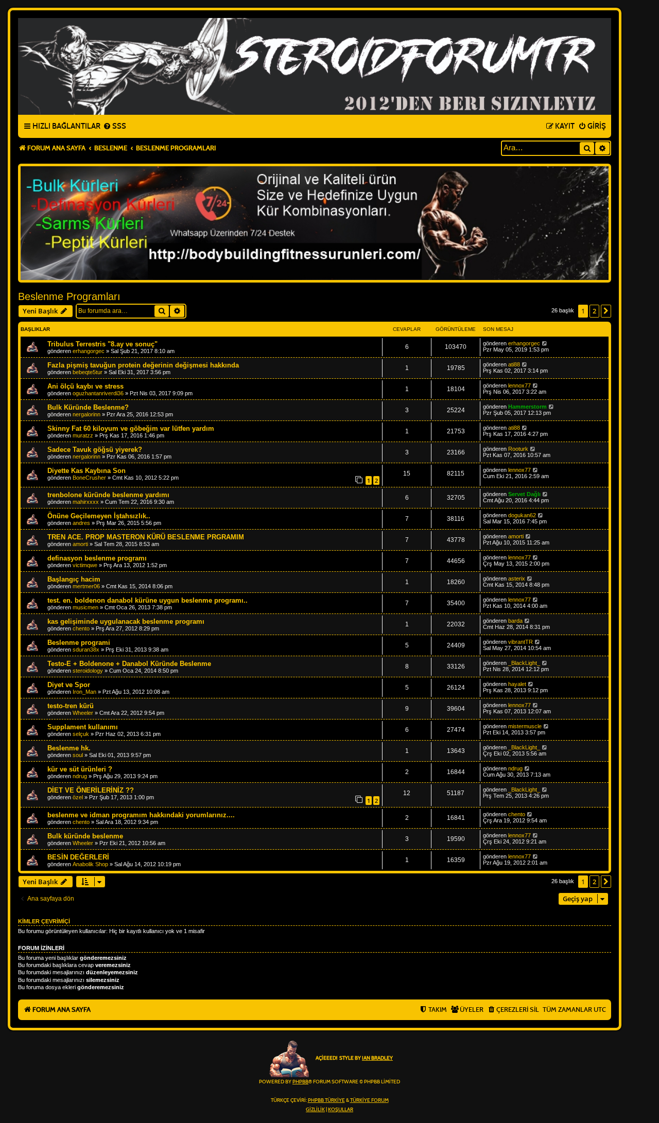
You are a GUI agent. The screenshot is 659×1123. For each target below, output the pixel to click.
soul (78, 755)
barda (515, 621)
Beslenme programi (78, 642)
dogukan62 (522, 515)
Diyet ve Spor (68, 685)
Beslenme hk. (69, 748)
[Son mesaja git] (545, 343)
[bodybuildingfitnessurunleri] (315, 223)
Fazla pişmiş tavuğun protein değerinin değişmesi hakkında (143, 365)
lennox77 (519, 385)
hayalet (517, 684)
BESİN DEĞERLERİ (78, 857)
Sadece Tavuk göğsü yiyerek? (94, 449)
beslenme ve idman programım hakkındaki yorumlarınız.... (141, 815)
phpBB (300, 1081)
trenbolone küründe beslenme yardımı (108, 495)
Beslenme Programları (69, 296)
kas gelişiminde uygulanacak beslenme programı (125, 621)
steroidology (88, 671)
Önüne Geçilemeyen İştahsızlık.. (98, 516)
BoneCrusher (89, 478)
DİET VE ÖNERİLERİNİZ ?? (90, 790)
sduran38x (86, 649)
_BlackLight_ (524, 663)
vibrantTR (520, 642)
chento (81, 628)
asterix (516, 578)
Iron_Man (84, 692)
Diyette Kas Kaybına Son (86, 471)
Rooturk (518, 449)
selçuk (81, 734)
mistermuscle (525, 726)
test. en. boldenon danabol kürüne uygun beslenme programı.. (147, 600)
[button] (606, 311)
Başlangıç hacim (73, 579)
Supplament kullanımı (82, 727)
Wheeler (83, 713)
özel (78, 797)
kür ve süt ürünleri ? (79, 769)
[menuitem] (114, 126)
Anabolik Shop (90, 864)
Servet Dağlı (524, 494)
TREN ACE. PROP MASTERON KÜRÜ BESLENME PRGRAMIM (145, 537)
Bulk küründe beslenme (85, 836)
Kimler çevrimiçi (44, 921)
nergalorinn (86, 414)
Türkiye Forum (369, 1100)
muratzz (83, 435)
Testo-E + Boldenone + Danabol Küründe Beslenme (129, 664)
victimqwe (85, 565)
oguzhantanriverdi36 (98, 393)
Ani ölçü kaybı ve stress (85, 386)
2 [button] (594, 310)
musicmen (85, 607)
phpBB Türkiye (326, 1100)
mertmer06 (86, 586)
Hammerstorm (527, 406)
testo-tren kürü (70, 706)
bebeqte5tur (87, 372)
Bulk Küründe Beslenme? (88, 407)
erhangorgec (89, 351)
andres (81, 523)
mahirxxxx (86, 502)
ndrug (80, 776)
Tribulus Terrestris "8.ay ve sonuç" (102, 344)
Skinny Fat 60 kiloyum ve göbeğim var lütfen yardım (130, 428)
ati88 (514, 364)
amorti (80, 544)
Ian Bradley (377, 1058)
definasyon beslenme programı (97, 558)
